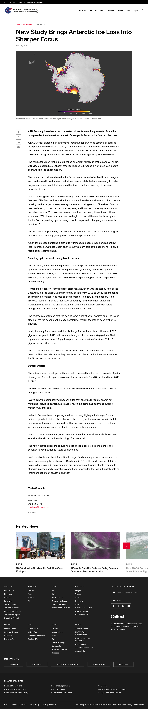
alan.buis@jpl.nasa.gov (38, 507)
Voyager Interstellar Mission (109, 692)
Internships (8, 601)
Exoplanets (56, 646)
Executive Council (11, 618)
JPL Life (55, 628)
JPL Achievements (11, 607)
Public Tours (33, 628)
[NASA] (8, 10)
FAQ (44, 705)
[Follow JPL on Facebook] (113, 606)
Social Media (80, 644)
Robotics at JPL (81, 614)
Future (30, 597)
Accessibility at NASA (84, 647)
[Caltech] (118, 616)
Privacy (23, 705)
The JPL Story (10, 604)
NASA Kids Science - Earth (15, 689)
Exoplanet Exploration (60, 686)
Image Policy (34, 705)
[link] (74, 83)
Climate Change (58, 642)
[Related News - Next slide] (126, 545)
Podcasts (79, 601)
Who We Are (9, 590)
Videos (78, 594)
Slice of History (81, 611)
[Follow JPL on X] (118, 606)
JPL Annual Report (12, 614)
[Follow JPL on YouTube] (128, 606)
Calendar (8, 635)
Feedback (52, 705)
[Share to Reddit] (18, 142)
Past (30, 594)
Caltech (15, 705)
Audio (77, 597)
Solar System (57, 597)
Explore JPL (9, 639)
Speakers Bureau (11, 632)
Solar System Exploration (61, 692)
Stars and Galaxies (59, 601)
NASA (6, 705)
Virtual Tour (32, 632)
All (29, 601)
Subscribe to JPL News (61, 607)
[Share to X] (18, 137)
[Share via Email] (18, 147)
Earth (54, 594)
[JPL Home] (26, 10)
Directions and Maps (36, 635)
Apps (77, 604)
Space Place (103, 686)
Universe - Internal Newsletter (82, 639)
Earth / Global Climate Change (16, 692)
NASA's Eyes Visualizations (81, 633)
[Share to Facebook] (18, 132)
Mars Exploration (58, 689)
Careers (7, 597)
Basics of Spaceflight (13, 686)
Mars (54, 635)
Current (31, 590)
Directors (8, 594)
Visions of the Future (84, 607)
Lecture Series (10, 628)
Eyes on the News (59, 604)
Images (78, 590)
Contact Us (80, 651)
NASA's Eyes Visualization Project (112, 689)
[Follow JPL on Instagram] (123, 606)
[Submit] (114, 592)
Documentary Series (12, 611)
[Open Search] (143, 10)
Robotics (55, 653)
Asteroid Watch (81, 628)
